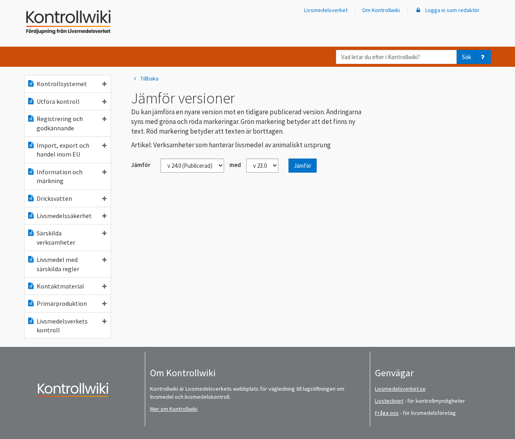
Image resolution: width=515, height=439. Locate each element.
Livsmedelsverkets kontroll (62, 325)
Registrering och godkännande (60, 123)
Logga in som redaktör (452, 10)
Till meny (19, 12)
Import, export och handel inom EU (63, 149)
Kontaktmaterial (60, 286)
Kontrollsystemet (62, 84)
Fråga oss (387, 412)
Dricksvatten (54, 198)
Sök (466, 57)
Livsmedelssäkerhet (64, 216)
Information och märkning (59, 176)
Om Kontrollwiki (381, 10)
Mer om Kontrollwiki (174, 408)
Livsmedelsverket (326, 10)
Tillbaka (149, 78)
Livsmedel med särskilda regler (58, 264)
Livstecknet (389, 400)
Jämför (302, 165)
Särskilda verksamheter (56, 237)
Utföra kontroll (58, 101)
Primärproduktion (62, 303)
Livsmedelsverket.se (400, 388)
